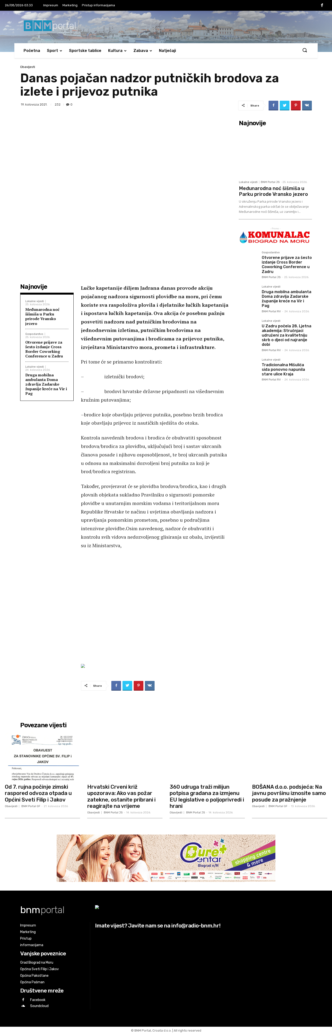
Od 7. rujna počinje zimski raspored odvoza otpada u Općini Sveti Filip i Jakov (38, 793)
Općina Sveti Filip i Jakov (39, 969)
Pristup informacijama (98, 5)
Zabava (140, 50)
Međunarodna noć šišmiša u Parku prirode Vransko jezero (42, 316)
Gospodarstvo (34, 334)
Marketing (70, 5)
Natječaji (167, 50)
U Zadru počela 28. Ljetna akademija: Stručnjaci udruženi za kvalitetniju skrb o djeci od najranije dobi (286, 335)
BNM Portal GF (30, 806)
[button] (304, 50)
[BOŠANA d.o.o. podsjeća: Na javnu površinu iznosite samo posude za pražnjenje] (289, 756)
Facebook (37, 1000)
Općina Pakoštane (34, 976)
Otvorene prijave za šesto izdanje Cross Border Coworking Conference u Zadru (44, 349)
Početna (32, 50)
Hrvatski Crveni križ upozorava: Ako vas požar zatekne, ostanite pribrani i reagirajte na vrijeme (121, 796)
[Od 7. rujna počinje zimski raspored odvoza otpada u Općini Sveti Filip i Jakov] (42, 756)
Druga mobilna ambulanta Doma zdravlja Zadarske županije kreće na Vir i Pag (46, 384)
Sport (52, 50)
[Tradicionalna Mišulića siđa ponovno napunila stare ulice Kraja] (248, 367)
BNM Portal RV (271, 311)
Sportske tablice (85, 50)
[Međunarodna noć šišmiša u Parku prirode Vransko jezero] (275, 153)
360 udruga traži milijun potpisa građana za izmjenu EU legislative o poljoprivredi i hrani (207, 796)
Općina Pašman (32, 982)
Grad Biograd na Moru (36, 962)
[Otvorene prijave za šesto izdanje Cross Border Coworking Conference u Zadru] (248, 260)
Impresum (50, 5)
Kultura (115, 50)
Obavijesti (27, 66)
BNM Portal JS (270, 182)
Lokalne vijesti (34, 301)
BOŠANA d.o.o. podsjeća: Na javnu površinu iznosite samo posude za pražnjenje (289, 793)
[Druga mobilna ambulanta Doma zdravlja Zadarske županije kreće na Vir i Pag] (248, 294)
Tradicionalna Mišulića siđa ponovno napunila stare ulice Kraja (283, 369)
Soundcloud (39, 1006)
